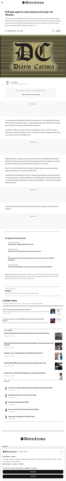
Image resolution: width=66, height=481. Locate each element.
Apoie (58, 31)
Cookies (14, 464)
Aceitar (33, 476)
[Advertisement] (33, 109)
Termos (21, 464)
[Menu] (2, 3)
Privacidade (7, 464)
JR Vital (7, 274)
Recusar (33, 471)
